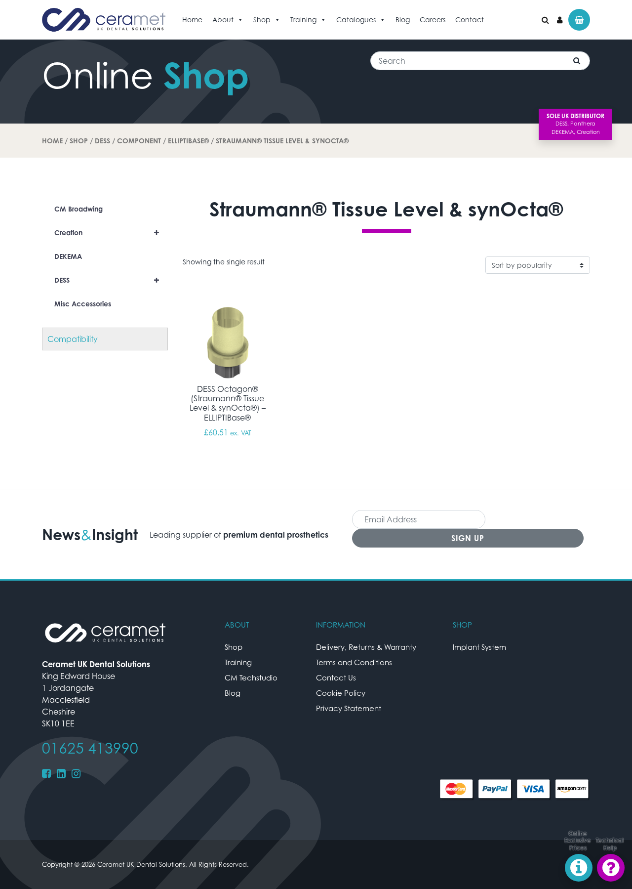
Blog (402, 19)
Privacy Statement (348, 708)
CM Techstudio (251, 677)
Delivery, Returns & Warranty (366, 646)
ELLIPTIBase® (188, 140)
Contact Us (336, 677)
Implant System (479, 646)
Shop (262, 19)
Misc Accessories (82, 303)
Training (303, 19)
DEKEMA (68, 256)
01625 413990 (90, 748)
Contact (469, 19)
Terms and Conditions (354, 662)
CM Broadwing (78, 209)
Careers (432, 19)
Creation (106, 232)
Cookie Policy (340, 692)
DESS (102, 140)
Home (192, 19)
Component (139, 140)
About (223, 19)
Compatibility (72, 339)
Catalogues (356, 19)
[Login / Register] (559, 20)
